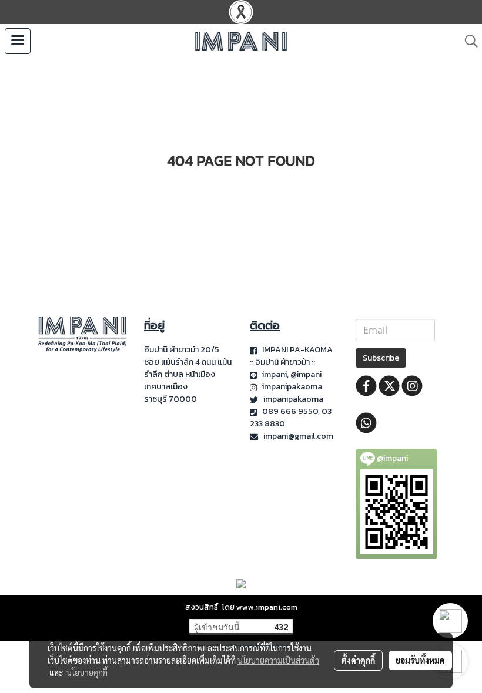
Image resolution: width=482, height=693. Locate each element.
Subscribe (381, 358)
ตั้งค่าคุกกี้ (358, 660)
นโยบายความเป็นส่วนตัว (278, 660)
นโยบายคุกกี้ (87, 672)
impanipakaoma (293, 387)
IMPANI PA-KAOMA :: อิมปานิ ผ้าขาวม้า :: (291, 356)
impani (274, 374)
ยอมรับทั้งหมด (420, 660)
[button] (467, 41)
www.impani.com (266, 607)
